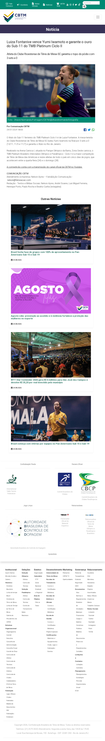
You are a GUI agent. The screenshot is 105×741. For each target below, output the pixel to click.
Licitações (79, 664)
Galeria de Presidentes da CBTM (11, 619)
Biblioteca (50, 592)
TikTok (90, 632)
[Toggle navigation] (98, 17)
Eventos (50, 651)
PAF (7, 710)
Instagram (92, 625)
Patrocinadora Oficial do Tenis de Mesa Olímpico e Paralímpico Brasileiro (90, 526)
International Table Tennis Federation (11, 491)
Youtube (91, 615)
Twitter (90, 619)
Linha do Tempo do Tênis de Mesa (11, 609)
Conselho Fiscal (11, 648)
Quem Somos (10, 573)
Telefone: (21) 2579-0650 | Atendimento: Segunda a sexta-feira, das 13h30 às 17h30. (52, 729)
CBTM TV (66, 576)
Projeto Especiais (52, 632)
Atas (77, 592)
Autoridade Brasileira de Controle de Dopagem (28, 548)
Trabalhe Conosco (93, 606)
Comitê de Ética (11, 651)
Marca (89, 602)
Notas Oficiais (92, 596)
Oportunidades (68, 579)
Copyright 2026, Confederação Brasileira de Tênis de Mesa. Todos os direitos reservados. (52, 725)
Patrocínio (66, 573)
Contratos (79, 668)
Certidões (79, 651)
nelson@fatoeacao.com (19, 180)
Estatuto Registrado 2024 (78, 583)
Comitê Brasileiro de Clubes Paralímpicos (89, 498)
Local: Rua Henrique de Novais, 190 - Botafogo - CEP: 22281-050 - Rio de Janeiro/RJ (52, 733)
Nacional (38, 586)
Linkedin (91, 612)
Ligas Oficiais (11, 694)
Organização (38, 573)
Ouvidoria (90, 573)
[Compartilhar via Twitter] (89, 131)
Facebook (91, 622)
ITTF (36, 579)
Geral (37, 583)
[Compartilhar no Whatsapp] (93, 131)
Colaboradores (11, 681)
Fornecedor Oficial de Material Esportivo (65, 522)
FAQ (88, 576)
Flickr (90, 628)
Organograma (11, 632)
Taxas (37, 606)
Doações (90, 586)
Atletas (25, 579)
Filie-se (37, 602)
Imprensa (90, 599)
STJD (77, 691)
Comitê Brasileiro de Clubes (65, 493)
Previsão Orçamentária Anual (81, 684)
